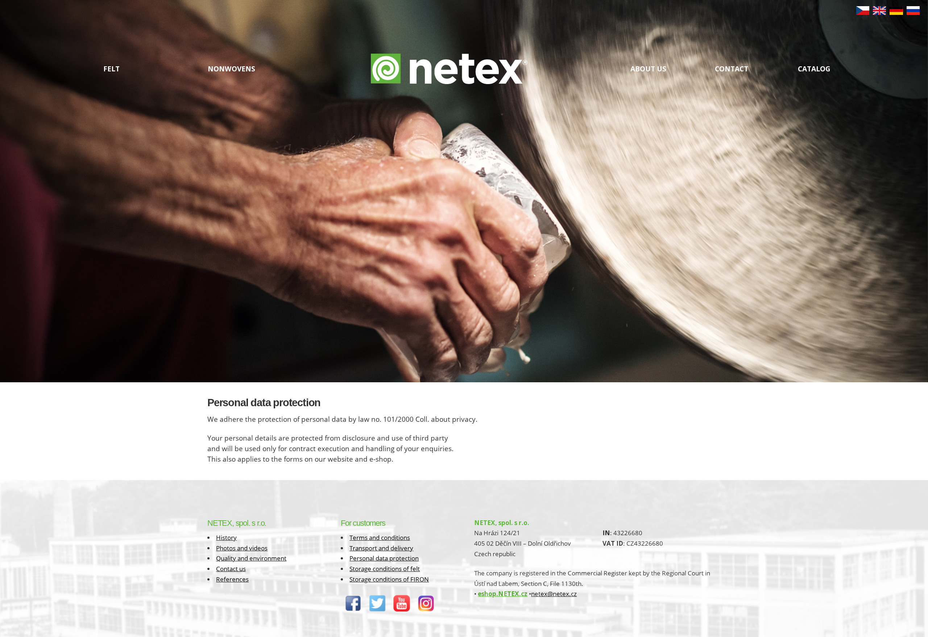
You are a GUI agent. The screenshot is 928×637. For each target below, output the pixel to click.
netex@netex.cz (554, 594)
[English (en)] (879, 12)
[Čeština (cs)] (862, 12)
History (226, 537)
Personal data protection (384, 558)
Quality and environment (251, 558)
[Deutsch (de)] (896, 12)
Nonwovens (231, 69)
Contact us (231, 569)
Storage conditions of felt (384, 569)
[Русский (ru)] (913, 12)
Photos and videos (242, 548)
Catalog (814, 69)
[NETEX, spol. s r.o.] (449, 75)
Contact (731, 69)
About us (648, 69)
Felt (111, 69)
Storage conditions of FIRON (389, 579)
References (232, 579)
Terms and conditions (379, 537)
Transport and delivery (381, 548)
